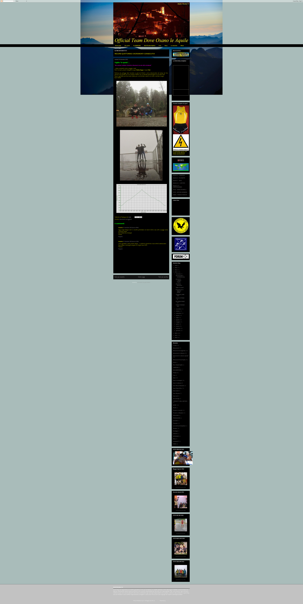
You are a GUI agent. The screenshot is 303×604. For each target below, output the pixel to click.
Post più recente (119, 277)
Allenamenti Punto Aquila (179, 359)
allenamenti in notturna (178, 353)
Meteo (182, 45)
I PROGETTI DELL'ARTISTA (180, 401)
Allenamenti (176, 348)
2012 (176, 333)
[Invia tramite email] (135, 217)
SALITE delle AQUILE (149, 45)
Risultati (175, 428)
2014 (176, 269)
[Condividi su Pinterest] (141, 217)
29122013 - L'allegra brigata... (178, 280)
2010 (176, 337)
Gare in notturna (177, 383)
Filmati (174, 372)
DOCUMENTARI (177, 370)
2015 (176, 267)
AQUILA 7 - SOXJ (177, 180)
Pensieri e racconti (177, 410)
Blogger (168, 601)
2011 (176, 335)
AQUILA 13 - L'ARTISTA (179, 183)
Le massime (174, 45)
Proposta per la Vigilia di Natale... (179, 291)
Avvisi (174, 362)
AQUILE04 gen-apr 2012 (181, 510)
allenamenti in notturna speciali (180, 355)
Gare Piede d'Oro (177, 388)
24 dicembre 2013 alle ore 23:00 (131, 241)
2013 (176, 272)
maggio (178, 322)
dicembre (178, 274)
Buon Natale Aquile (177, 364)
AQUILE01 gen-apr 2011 (181, 579)
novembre (178, 309)
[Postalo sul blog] (137, 217)
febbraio (178, 328)
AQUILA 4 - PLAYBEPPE (179, 178)
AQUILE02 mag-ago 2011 (180, 556)
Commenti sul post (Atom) (143, 282)
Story (166, 45)
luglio (177, 317)
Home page (118, 45)
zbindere (157, 601)
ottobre (178, 311)
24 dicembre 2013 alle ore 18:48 (130, 228)
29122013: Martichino (179, 284)
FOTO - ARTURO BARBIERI (180, 192)
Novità (174, 407)
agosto (178, 315)
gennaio (178, 330)
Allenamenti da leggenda (125, 219)
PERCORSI (176, 415)
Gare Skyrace (176, 393)
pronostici (175, 420)
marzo (178, 326)
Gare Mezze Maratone (178, 385)
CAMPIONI (175, 367)
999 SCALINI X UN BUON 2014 (180, 276)
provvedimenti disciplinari (179, 425)
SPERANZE (176, 436)
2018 (176, 265)
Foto (160, 45)
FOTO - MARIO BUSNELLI (179, 189)
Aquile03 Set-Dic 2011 (180, 533)
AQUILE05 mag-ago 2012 (180, 487)
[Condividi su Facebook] (140, 217)
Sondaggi (175, 431)
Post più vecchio (163, 277)
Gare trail (175, 396)
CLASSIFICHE (137, 45)
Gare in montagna (177, 380)
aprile (177, 324)
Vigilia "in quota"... (180, 287)
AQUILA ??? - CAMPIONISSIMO (177, 186)
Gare (174, 377)
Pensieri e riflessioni (178, 413)
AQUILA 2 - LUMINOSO (179, 175)
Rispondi (120, 237)
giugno (178, 319)
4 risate (175, 345)
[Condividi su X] (138, 217)
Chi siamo (127, 45)
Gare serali (175, 390)
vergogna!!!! (176, 441)
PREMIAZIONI (176, 418)
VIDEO (174, 444)
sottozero (175, 433)
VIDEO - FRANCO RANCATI (180, 194)
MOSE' (174, 405)
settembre (178, 313)
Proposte (175, 423)
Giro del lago (176, 398)
